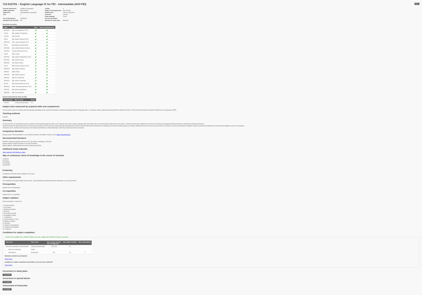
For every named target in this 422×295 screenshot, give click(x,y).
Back (417, 4)
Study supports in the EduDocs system (14, 152)
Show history (8, 259)
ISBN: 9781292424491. (63, 134)
